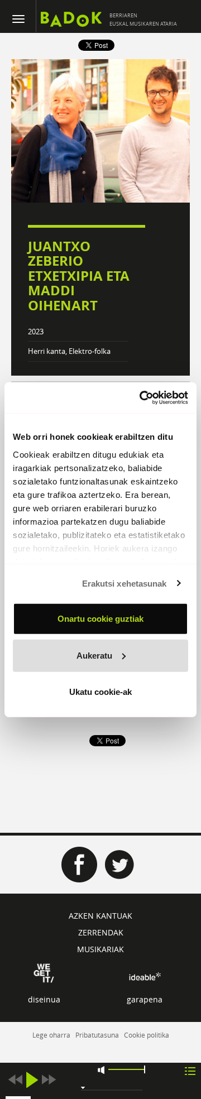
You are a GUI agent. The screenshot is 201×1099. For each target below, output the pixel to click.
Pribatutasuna (97, 1034)
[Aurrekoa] (15, 1079)
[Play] (31, 1079)
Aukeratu (94, 655)
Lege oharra (51, 1034)
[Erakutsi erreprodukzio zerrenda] (190, 1070)
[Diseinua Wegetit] (43, 972)
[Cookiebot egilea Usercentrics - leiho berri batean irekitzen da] (141, 397)
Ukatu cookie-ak (100, 692)
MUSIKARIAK (100, 949)
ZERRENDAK (100, 932)
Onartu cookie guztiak (100, 618)
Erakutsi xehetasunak (124, 583)
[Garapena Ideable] (144, 976)
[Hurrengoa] (48, 1079)
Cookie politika (146, 1034)
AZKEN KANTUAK (100, 915)
